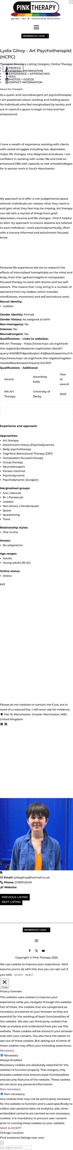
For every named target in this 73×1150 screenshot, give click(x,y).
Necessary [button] (7, 1050)
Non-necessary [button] (10, 1089)
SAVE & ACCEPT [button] (10, 1128)
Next (5, 901)
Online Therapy (61, 64)
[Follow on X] (36, 950)
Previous (9, 897)
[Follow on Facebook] (29, 950)
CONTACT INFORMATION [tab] (25, 82)
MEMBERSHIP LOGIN (34, 36)
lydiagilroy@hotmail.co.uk (32, 877)
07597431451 (23, 882)
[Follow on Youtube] (43, 950)
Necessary (11, 1055)
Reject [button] (29, 975)
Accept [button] (18, 975)
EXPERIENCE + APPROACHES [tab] (29, 73)
